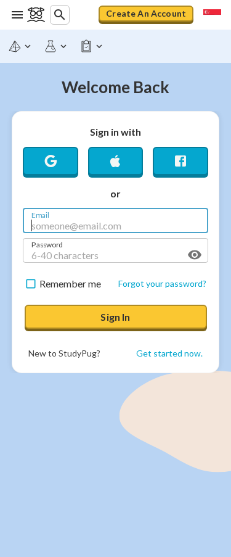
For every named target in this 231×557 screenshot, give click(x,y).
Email (40, 214)
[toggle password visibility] (194, 254)
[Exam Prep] (91, 46)
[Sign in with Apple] (116, 163)
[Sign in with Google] (50, 163)
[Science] (56, 46)
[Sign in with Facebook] (180, 163)
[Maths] (20, 46)
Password (47, 243)
